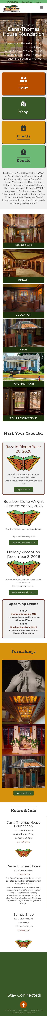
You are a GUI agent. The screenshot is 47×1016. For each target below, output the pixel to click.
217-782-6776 (23, 874)
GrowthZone (30, 1012)
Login (38, 2)
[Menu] (42, 7)
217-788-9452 (23, 842)
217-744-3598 (23, 930)
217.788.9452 (12, 2)
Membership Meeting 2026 (23, 614)
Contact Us (27, 2)
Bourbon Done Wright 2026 (23, 627)
